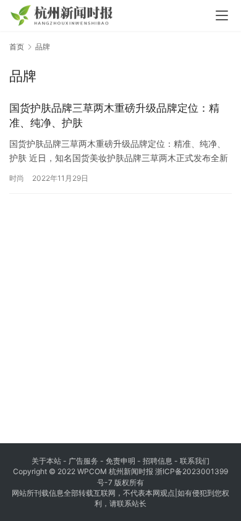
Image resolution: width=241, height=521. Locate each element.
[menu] (222, 15)
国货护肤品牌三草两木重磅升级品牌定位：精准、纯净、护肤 (114, 115)
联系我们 (194, 460)
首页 (16, 46)
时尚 (16, 178)
